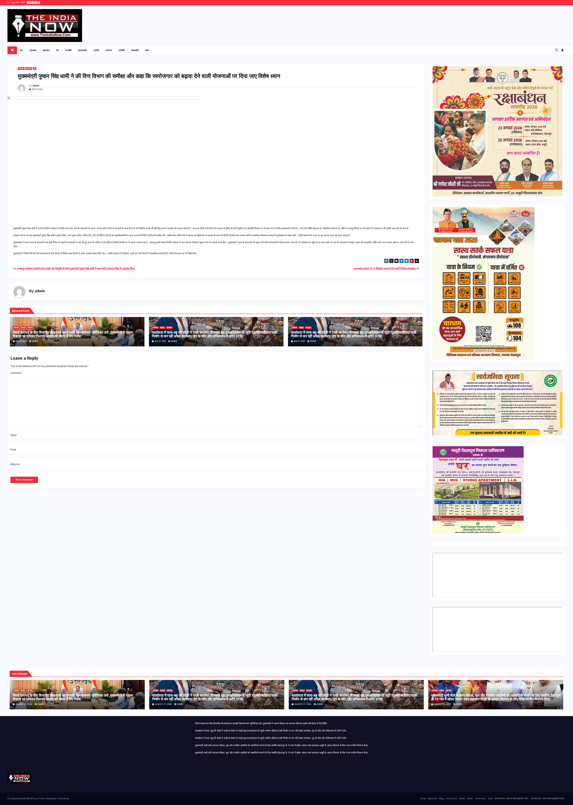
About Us (432, 799)
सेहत (147, 50)
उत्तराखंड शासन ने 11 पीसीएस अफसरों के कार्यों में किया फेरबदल (385, 268)
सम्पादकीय (135, 50)
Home (423, 799)
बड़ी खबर (46, 50)
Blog (441, 799)
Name (13, 435)
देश (57, 50)
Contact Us (451, 799)
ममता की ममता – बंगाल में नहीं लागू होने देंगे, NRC (511, 799)
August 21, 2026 (24, 704)
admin (36, 85)
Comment (16, 373)
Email (13, 449)
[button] (556, 50)
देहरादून (23, 327)
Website (15, 464)
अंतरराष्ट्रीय (82, 50)
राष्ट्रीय (96, 50)
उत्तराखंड (32, 50)
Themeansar (63, 799)
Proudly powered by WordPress (22, 799)
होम (21, 50)
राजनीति (68, 50)
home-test (480, 799)
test (490, 799)
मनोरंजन (109, 50)
